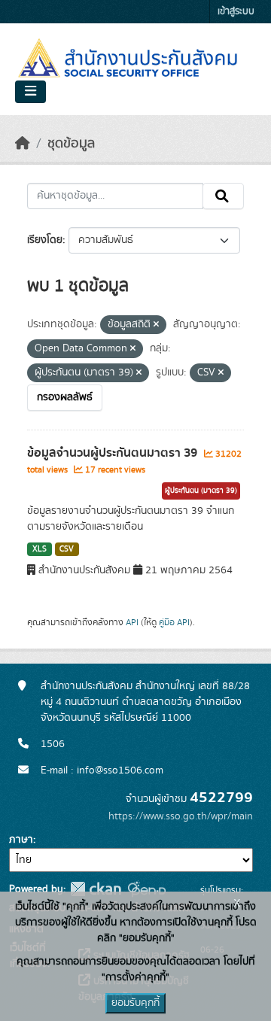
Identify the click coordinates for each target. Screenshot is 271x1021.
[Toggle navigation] (30, 92)
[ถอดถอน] (156, 325)
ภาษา (21, 839)
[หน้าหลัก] (22, 143)
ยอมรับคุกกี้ (135, 1002)
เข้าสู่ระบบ (236, 12)
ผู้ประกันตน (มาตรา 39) (201, 490)
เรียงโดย (44, 240)
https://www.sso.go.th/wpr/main (180, 816)
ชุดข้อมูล (71, 143)
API (132, 622)
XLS (39, 549)
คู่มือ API (174, 622)
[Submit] (223, 196)
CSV (66, 549)
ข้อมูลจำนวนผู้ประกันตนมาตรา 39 (113, 453)
